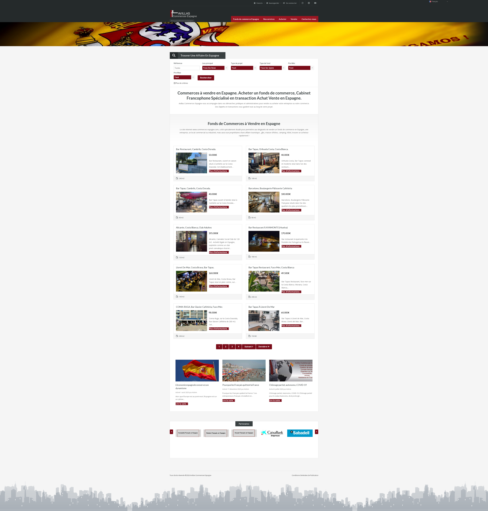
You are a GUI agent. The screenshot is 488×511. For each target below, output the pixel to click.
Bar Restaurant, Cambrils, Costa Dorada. (196, 149)
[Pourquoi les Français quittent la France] (244, 370)
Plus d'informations (218, 171)
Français (434, 1)
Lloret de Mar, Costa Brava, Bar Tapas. (195, 267)
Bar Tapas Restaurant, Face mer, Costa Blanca (271, 267)
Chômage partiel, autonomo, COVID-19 (288, 385)
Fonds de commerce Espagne (246, 19)
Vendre (294, 19)
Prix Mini (291, 63)
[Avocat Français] (216, 433)
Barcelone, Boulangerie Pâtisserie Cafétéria (270, 188)
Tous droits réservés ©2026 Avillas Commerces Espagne (190, 457)
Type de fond (265, 63)
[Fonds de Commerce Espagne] (184, 15)
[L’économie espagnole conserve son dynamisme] (197, 370)
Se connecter (291, 3)
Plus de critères (181, 83)
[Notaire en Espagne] (188, 433)
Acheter (282, 19)
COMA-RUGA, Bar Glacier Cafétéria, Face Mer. (199, 306)
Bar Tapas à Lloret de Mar (261, 306)
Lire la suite (181, 404)
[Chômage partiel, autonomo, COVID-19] (290, 370)
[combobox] (215, 68)
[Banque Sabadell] (272, 433)
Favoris (260, 3)
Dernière (263, 346)
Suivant (248, 346)
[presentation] (171, 431)
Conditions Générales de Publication (305, 457)
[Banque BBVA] (300, 433)
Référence (178, 63)
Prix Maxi (177, 73)
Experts (222, 107)
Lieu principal (207, 63)
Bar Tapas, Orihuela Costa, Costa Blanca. (268, 149)
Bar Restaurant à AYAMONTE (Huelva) (268, 227)
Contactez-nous (309, 19)
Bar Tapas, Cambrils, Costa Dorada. (193, 188)
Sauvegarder (274, 3)
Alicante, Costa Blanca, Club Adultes (194, 227)
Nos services (268, 19)
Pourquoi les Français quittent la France (240, 385)
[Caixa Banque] (244, 433)
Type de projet (236, 63)
